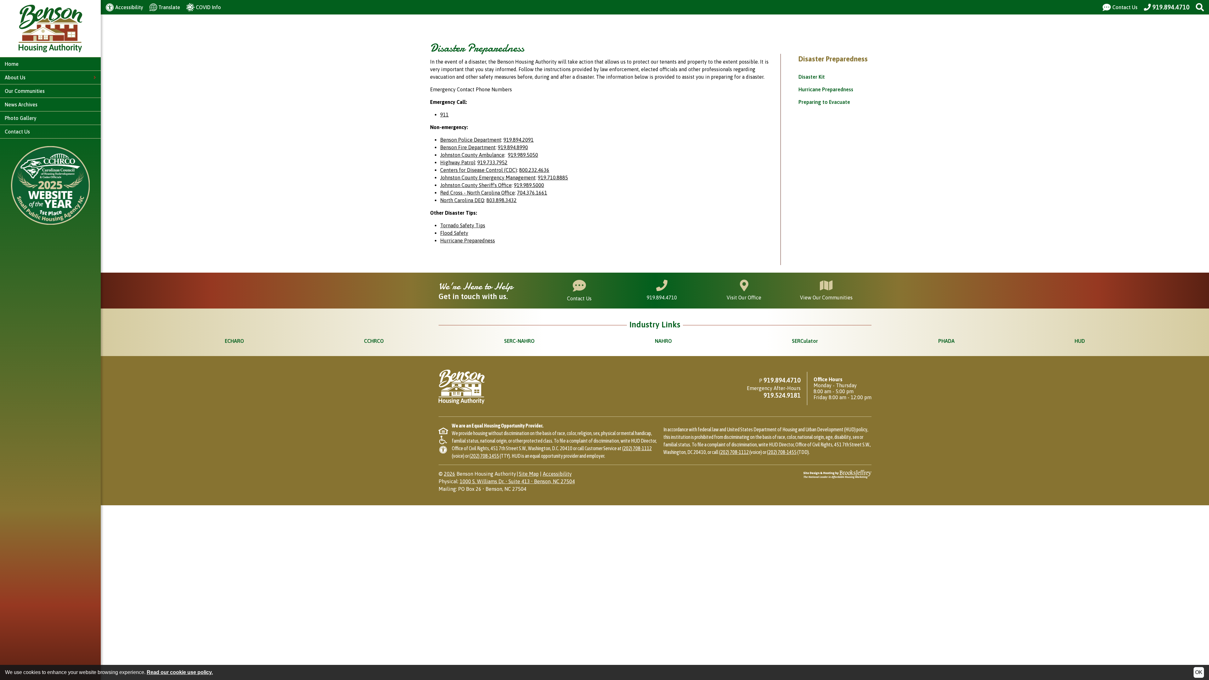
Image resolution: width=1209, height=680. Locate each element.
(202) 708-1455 (484, 456)
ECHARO (234, 341)
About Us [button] (16, 77)
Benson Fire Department (468, 147)
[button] (1200, 7)
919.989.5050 (523, 155)
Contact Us (17, 131)
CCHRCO (374, 341)
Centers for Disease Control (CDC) (478, 170)
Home (12, 64)
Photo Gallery (21, 118)
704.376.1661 (532, 193)
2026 (449, 474)
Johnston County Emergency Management (488, 177)
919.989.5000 (529, 185)
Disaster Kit (811, 77)
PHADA (946, 341)
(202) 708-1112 (637, 448)
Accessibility (557, 474)
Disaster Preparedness (833, 59)
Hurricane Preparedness (825, 89)
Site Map (529, 474)
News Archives (21, 104)
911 (444, 114)
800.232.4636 (534, 170)
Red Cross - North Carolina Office (477, 193)
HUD (1080, 341)
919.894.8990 (513, 147)
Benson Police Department (470, 140)
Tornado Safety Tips (462, 225)
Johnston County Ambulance (472, 155)
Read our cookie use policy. (180, 672)
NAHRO (663, 341)
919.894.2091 (518, 140)
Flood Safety (454, 233)
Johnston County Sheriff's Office (476, 185)
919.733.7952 (492, 162)
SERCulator (805, 341)
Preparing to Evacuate (824, 102)
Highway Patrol (457, 162)
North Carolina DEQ (462, 200)
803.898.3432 (501, 200)
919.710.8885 (553, 177)
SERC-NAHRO (519, 341)
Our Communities (25, 91)
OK (1198, 672)
